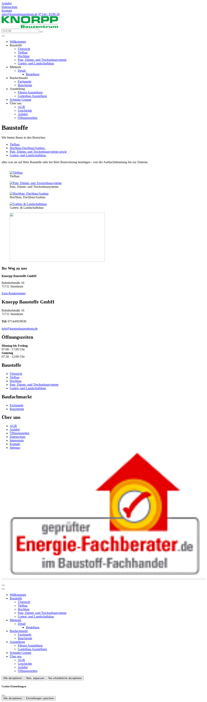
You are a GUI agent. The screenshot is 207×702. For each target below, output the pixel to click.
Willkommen (18, 41)
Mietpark (15, 620)
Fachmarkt (24, 81)
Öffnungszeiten (27, 117)
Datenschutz (17, 436)
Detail (22, 70)
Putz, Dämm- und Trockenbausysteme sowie (38, 151)
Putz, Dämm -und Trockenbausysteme (42, 59)
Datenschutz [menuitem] (9, 7)
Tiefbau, (15, 144)
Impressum (17, 440)
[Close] (3, 589)
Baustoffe (16, 598)
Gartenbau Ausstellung (32, 96)
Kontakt (15, 444)
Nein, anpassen (35, 678)
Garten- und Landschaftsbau (36, 63)
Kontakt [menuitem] (7, 10)
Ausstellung (17, 642)
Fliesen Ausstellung (30, 92)
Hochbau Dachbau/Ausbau (27, 148)
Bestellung (32, 74)
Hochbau (24, 56)
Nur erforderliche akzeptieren (65, 678)
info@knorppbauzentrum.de (20, 14)
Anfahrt (23, 114)
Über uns (15, 656)
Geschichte (25, 110)
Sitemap (15, 447)
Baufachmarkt (19, 631)
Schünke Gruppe (20, 99)
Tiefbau (22, 52)
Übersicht (24, 49)
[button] (3, 35)
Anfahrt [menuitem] (7, 3)
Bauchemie (25, 85)
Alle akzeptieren (12, 678)
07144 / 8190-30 (49, 14)
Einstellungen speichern (40, 698)
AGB (21, 107)
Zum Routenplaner (14, 293)
